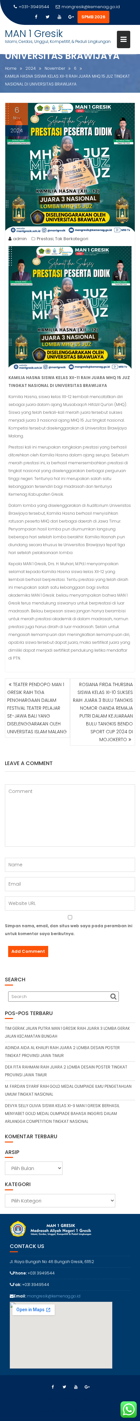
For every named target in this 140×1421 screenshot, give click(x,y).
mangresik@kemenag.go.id (91, 7)
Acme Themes (89, 1410)
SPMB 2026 (93, 17)
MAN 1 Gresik (34, 34)
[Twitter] (47, 17)
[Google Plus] (71, 17)
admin (20, 239)
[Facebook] (36, 17)
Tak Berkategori (71, 239)
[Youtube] (59, 17)
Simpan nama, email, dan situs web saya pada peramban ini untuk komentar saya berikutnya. (68, 929)
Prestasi (45, 239)
